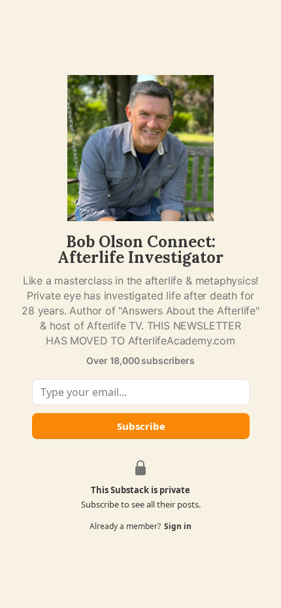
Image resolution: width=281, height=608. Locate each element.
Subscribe (140, 426)
